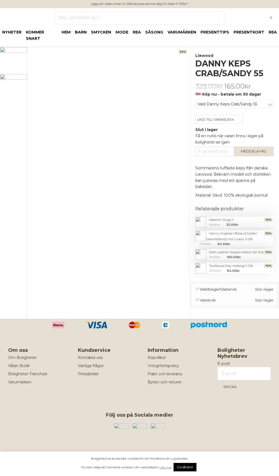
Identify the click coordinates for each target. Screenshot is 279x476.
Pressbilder (88, 373)
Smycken (101, 32)
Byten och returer (165, 382)
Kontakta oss (90, 357)
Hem (66, 32)
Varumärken (182, 32)
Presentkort (248, 32)
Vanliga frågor (91, 365)
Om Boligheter (22, 357)
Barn (81, 32)
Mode (122, 32)
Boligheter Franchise (27, 373)
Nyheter (12, 32)
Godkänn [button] (185, 467)
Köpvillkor (157, 357)
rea (137, 32)
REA (273, 32)
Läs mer (166, 467)
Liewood (204, 55)
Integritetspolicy (163, 365)
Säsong (154, 32)
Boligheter (20, 16)
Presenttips (215, 32)
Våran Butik (19, 365)
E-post (223, 363)
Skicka (229, 387)
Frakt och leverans (165, 373)
